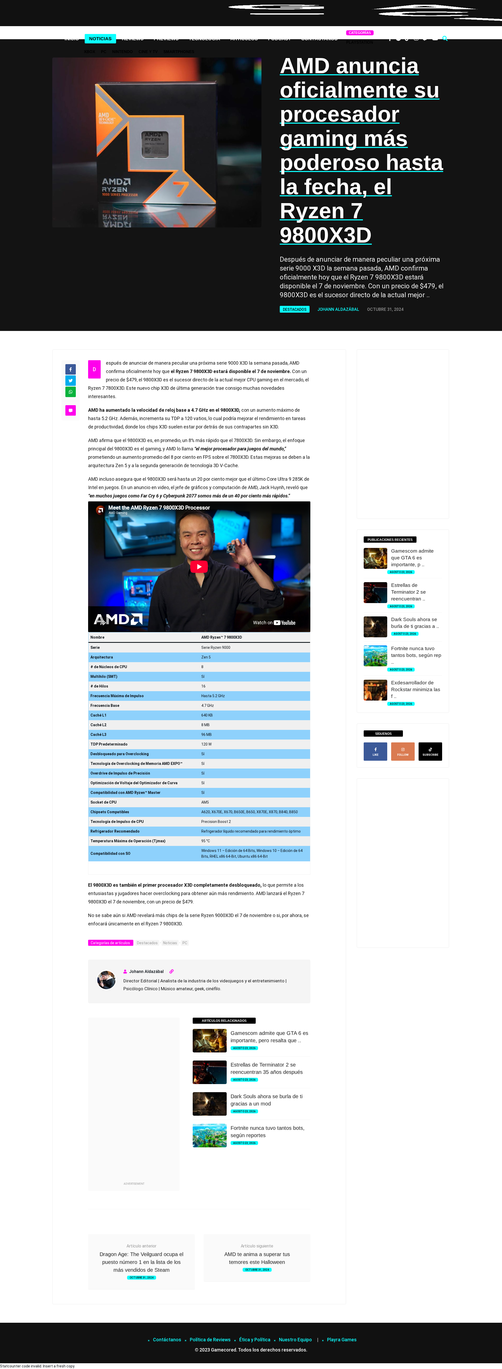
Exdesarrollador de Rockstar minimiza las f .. (415, 689)
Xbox (89, 51)
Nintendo (122, 51)
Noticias (100, 38)
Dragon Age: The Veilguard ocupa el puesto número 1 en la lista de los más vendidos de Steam (141, 1262)
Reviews (133, 38)
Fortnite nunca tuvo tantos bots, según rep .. (416, 655)
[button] (445, 38)
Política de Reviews (210, 1339)
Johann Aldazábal (338, 309)
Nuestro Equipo (295, 1339)
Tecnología (204, 38)
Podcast (279, 38)
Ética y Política (254, 1339)
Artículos (244, 38)
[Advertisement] (134, 1102)
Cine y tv (148, 51)
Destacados (294, 309)
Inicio (72, 38)
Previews (166, 38)
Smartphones (178, 51)
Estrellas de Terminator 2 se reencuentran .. (408, 592)
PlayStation (359, 42)
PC (103, 51)
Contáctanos (319, 38)
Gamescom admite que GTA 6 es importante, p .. (412, 557)
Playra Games (342, 1339)
